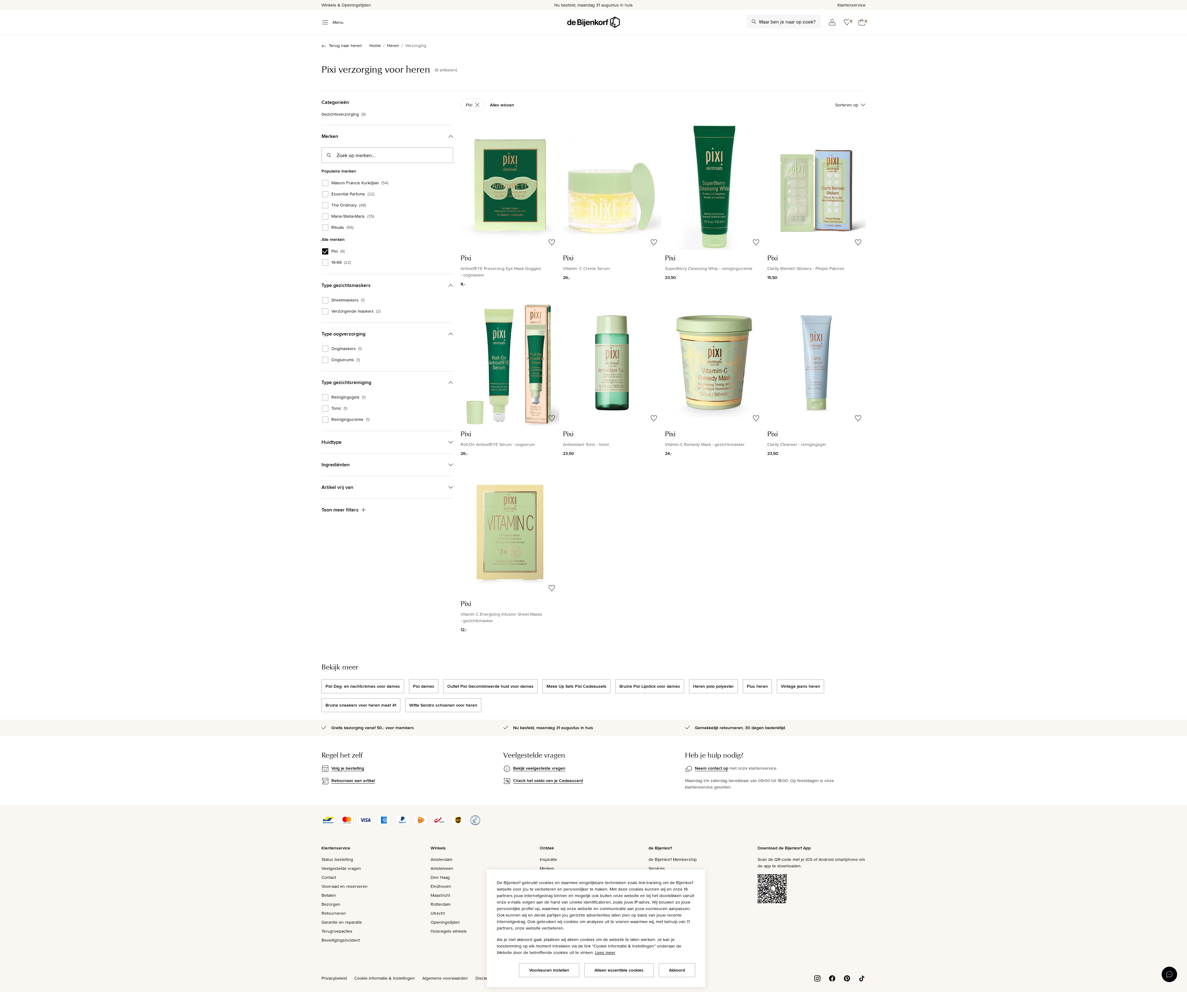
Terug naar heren (345, 45)
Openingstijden (445, 922)
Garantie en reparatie (341, 922)
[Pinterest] (847, 977)
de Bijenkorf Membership (673, 859)
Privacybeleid (334, 978)
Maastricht (440, 895)
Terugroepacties (336, 931)
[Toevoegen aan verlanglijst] (552, 242)
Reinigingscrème (350, 419)
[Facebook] (832, 977)
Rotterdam (440, 904)
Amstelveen (442, 868)
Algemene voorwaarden (445, 978)
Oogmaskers (346, 348)
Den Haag (440, 877)
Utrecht (438, 913)
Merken (547, 868)
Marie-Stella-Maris (352, 216)
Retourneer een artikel (353, 780)
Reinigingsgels (348, 397)
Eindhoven (441, 886)
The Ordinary (348, 205)
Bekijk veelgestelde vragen (539, 768)
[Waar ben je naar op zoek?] (754, 22)
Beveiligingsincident (340, 940)
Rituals (342, 227)
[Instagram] (817, 977)
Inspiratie (548, 859)
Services (657, 868)
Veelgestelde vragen (341, 868)
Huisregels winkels (449, 931)
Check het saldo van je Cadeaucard (548, 780)
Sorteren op (846, 104)
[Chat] (1169, 974)
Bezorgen (330, 904)
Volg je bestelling (347, 768)
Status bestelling (337, 859)
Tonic (339, 408)
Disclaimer (485, 978)
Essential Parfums (352, 194)
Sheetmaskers (347, 300)
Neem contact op (711, 768)
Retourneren (333, 913)
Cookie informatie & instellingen (384, 978)
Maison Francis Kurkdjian (359, 183)
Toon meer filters (340, 509)
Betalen (328, 895)
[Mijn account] (832, 22)
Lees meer (605, 952)
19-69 (341, 262)
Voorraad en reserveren (344, 886)
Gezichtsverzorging (343, 114)
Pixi (338, 251)
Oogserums (345, 359)
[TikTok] (862, 977)
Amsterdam (441, 859)
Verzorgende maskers (356, 311)
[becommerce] (475, 823)
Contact (328, 877)
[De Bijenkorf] (593, 22)
